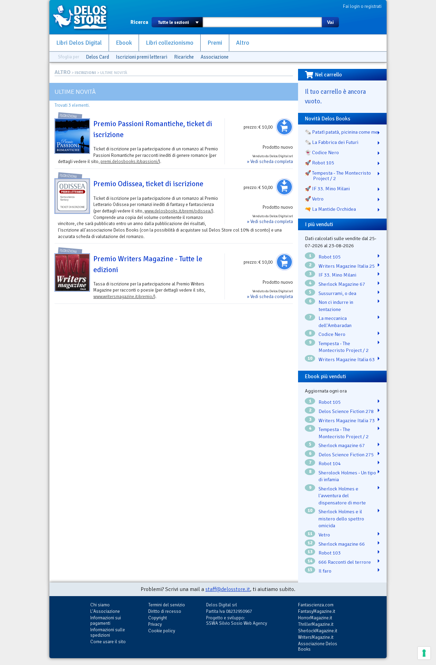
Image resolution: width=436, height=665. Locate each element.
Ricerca (139, 22)
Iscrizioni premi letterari (141, 57)
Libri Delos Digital (79, 42)
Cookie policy (161, 631)
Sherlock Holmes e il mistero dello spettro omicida (341, 518)
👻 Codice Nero (322, 152)
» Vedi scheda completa (270, 161)
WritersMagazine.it (315, 637)
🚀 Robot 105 (319, 162)
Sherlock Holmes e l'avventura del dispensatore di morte (342, 496)
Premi (214, 42)
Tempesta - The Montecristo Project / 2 (343, 347)
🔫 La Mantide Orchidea (330, 209)
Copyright (157, 618)
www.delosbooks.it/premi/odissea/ (178, 211)
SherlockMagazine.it (317, 631)
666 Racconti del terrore (344, 562)
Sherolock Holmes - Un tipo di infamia (347, 476)
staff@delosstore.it (227, 589)
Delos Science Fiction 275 (346, 455)
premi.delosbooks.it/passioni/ (129, 161)
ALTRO (62, 72)
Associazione (215, 57)
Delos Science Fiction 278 (346, 411)
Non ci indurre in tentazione (335, 305)
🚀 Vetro (314, 199)
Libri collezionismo (169, 42)
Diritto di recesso (164, 611)
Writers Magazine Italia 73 (346, 420)
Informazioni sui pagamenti (105, 620)
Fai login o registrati (362, 6)
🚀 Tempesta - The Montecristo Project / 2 (338, 175)
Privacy (155, 624)
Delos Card (97, 57)
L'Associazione (105, 611)
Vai (330, 22)
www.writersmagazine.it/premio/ (123, 296)
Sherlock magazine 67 (341, 445)
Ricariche (184, 57)
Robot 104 (329, 463)
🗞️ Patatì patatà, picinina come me (341, 132)
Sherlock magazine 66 (341, 544)
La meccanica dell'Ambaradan (335, 321)
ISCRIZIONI (85, 72)
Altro (242, 42)
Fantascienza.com (315, 605)
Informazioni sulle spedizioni (107, 632)
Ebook (124, 42)
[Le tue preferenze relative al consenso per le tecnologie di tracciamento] (424, 653)
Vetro (324, 535)
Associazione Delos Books (317, 646)
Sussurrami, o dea (337, 293)
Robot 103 (329, 553)
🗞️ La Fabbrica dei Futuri (331, 142)
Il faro (324, 571)
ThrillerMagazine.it (315, 624)
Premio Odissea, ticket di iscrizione (148, 183)
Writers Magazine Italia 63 (346, 359)
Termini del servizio (166, 605)
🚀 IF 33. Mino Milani (327, 188)
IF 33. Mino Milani (337, 275)
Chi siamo (100, 605)
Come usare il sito (108, 642)
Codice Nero (331, 334)
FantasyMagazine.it (316, 611)
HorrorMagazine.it (315, 618)
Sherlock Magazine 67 (341, 284)
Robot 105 (329, 257)
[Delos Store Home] (83, 17)
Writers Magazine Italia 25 (346, 266)
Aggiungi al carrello (284, 126)
